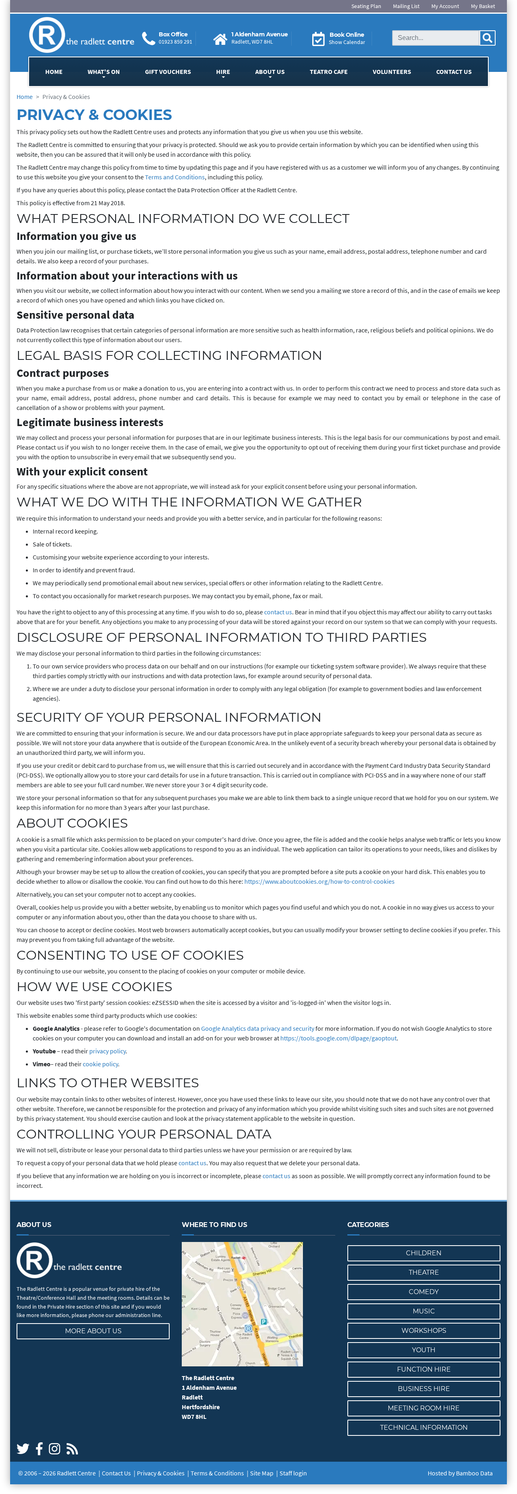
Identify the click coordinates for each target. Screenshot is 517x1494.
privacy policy (107, 1051)
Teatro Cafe (329, 71)
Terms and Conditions (175, 177)
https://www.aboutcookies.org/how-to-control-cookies (319, 881)
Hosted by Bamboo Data (460, 1473)
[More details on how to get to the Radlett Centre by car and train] (258, 1304)
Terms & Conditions (217, 1473)
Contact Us (454, 71)
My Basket (483, 6)
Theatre (424, 1272)
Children (423, 1253)
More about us (93, 1331)
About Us (270, 71)
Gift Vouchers (168, 71)
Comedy (424, 1292)
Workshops (423, 1330)
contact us (278, 612)
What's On (104, 71)
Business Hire (424, 1389)
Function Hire (424, 1369)
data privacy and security (280, 1028)
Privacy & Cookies (161, 1473)
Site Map (261, 1473)
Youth (423, 1350)
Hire (223, 71)
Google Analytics (224, 1028)
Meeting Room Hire (424, 1408)
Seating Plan (366, 6)
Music (424, 1311)
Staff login (293, 1473)
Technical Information (424, 1427)
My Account (445, 6)
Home (54, 71)
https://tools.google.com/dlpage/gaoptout (338, 1038)
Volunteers (392, 71)
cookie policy (100, 1064)
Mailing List (406, 6)
